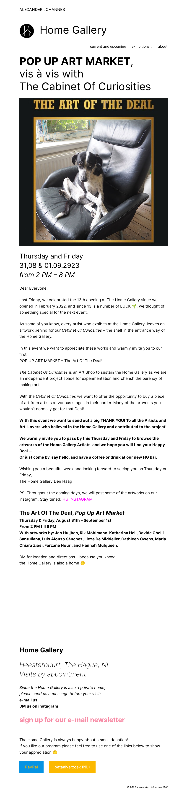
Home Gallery (73, 30)
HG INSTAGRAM (77, 499)
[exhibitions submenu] (152, 47)
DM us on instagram (38, 706)
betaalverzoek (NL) (72, 767)
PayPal (31, 767)
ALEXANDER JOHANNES (42, 9)
